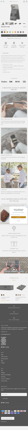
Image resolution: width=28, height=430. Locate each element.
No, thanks (18, 220)
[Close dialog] (26, 207)
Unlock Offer (18, 217)
